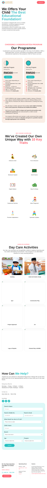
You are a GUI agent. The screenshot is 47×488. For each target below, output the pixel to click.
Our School (29, 2)
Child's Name (7, 425)
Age (5, 438)
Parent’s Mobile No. (9, 413)
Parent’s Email (28, 413)
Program (26, 438)
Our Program (23, 2)
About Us (18, 2)
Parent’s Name (8, 406)
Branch (6, 432)
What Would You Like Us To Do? (13, 419)
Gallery (34, 2)
